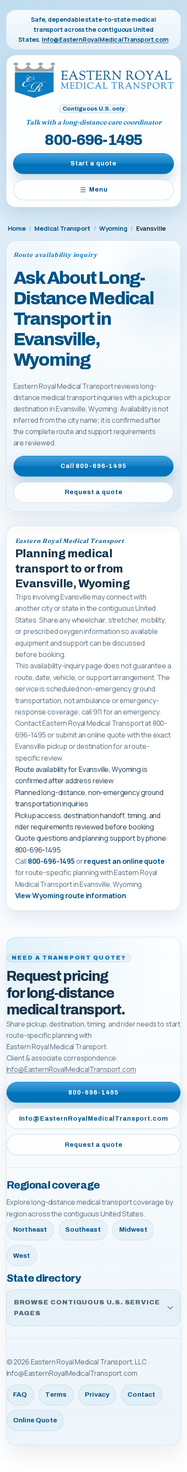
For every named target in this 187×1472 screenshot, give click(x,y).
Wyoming (113, 228)
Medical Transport (62, 228)
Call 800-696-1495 (93, 465)
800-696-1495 (93, 140)
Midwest (133, 1229)
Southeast (82, 1229)
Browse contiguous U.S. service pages (87, 1308)
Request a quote (94, 491)
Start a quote (93, 163)
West (21, 1255)
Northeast (30, 1229)
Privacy (97, 1394)
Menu (98, 189)
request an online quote (124, 861)
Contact (141, 1394)
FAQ (20, 1394)
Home (17, 228)
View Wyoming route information (70, 895)
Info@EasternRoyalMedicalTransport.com (105, 39)
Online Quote (35, 1420)
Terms (56, 1394)
